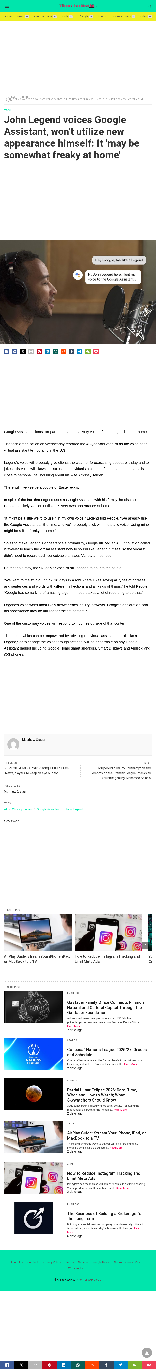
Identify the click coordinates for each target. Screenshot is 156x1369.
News (20, 16)
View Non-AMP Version (89, 1279)
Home (8, 16)
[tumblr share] (106, 1365)
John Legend (74, 809)
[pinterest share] (39, 351)
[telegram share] (79, 351)
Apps (70, 1164)
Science (72, 1081)
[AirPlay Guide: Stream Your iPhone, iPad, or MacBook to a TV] (38, 932)
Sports (102, 16)
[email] (35, 1365)
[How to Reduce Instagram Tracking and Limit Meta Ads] (108, 932)
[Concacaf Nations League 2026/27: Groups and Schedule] (33, 1054)
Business (73, 993)
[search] (149, 6)
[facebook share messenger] (14, 351)
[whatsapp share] (55, 351)
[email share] (31, 351)
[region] (78, 55)
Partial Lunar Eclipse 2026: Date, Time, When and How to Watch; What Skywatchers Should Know (102, 1095)
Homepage (10, 97)
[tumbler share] (71, 351)
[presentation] (145, 945)
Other (143, 16)
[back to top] (147, 1353)
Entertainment (43, 16)
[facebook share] (6, 351)
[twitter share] (23, 351)
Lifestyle (83, 16)
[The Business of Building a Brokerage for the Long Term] (33, 1218)
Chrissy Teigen (22, 809)
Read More (73, 1026)
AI (5, 809)
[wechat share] (88, 351)
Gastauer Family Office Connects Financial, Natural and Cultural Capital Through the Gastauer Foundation (106, 1007)
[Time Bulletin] (77, 6)
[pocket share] (96, 351)
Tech (65, 16)
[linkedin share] (47, 351)
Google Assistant (48, 809)
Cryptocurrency (121, 16)
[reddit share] (63, 351)
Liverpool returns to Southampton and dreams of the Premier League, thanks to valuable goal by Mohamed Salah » (121, 773)
